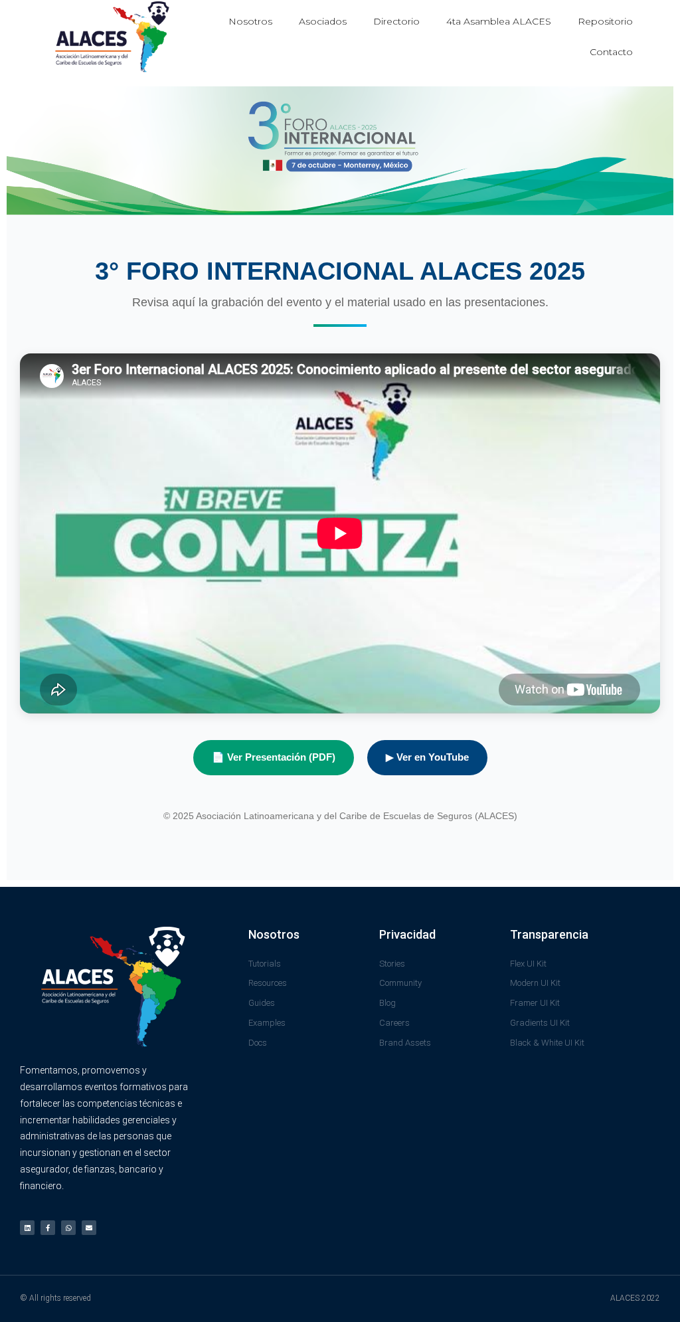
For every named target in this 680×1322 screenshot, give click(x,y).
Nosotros (250, 21)
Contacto (611, 52)
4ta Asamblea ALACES (498, 21)
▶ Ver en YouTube (427, 757)
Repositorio (605, 21)
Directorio (396, 21)
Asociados (323, 21)
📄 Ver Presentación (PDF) (273, 757)
